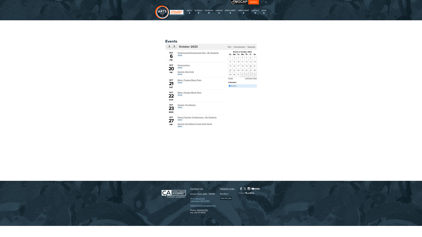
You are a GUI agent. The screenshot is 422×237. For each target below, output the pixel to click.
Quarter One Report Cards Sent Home (195, 124)
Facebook (241, 188)
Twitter (245, 188)
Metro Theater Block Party (189, 80)
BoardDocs (224, 194)
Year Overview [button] (239, 47)
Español (253, 2)
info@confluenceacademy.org (203, 205)
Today (230, 78)
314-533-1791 (202, 210)
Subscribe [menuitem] (251, 47)
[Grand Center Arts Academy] (169, 12)
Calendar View (251, 78)
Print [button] (229, 47)
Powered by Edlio (246, 193)
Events (233, 86)
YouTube (256, 188)
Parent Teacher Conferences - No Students (197, 117)
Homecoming (184, 65)
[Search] (264, 2)
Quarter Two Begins (187, 105)
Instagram (249, 188)
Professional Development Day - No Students (198, 53)
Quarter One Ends (186, 72)
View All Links (225, 198)
